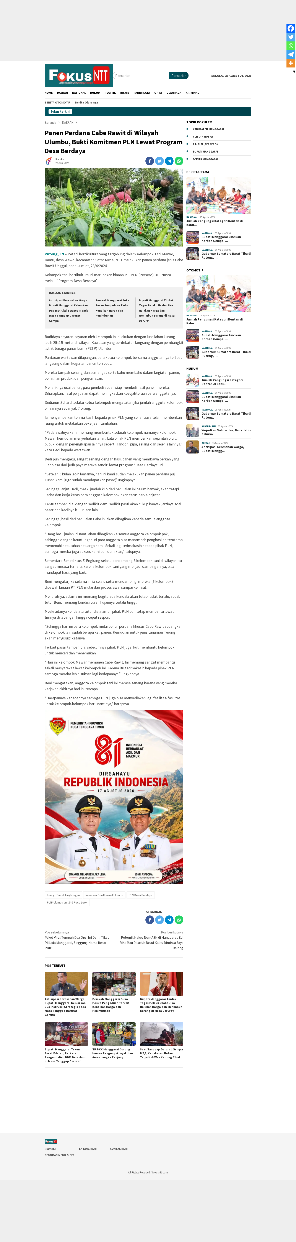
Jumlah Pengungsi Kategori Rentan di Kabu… (214, 223)
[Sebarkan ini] (149, 161)
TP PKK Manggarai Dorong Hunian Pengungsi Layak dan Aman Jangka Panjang (112, 1053)
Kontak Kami (119, 1149)
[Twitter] (290, 37)
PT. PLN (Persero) (205, 144)
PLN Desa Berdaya (140, 895)
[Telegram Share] (169, 161)
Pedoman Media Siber (60, 1155)
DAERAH (206, 443)
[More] (290, 63)
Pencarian (178, 75)
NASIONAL (192, 217)
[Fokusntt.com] (79, 75)
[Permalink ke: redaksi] (49, 160)
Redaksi (50, 1149)
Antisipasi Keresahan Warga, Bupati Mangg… (223, 449)
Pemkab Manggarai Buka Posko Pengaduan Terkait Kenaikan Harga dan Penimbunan (111, 1005)
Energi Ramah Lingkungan (63, 895)
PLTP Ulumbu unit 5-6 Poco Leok (67, 902)
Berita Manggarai (205, 159)
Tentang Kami (87, 1149)
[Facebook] (290, 28)
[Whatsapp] (290, 45)
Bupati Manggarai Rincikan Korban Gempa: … (221, 239)
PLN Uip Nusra (203, 136)
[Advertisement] (130, 30)
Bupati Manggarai (205, 151)
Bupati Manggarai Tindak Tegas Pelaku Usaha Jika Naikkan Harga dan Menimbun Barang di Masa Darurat (157, 311)
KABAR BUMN (209, 426)
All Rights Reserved (139, 1172)
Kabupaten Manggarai (208, 129)
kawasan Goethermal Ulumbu (104, 895)
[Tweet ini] (159, 161)
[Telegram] (290, 54)
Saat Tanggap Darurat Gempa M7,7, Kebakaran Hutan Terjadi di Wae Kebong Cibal (161, 1053)
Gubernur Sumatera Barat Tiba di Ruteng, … (226, 256)
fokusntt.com (160, 1172)
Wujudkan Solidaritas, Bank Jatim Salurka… (226, 432)
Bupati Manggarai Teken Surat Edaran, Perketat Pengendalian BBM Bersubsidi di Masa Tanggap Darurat (66, 1055)
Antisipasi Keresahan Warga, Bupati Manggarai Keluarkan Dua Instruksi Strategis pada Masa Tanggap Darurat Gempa (68, 311)
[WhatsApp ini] (179, 161)
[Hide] (294, 71)
